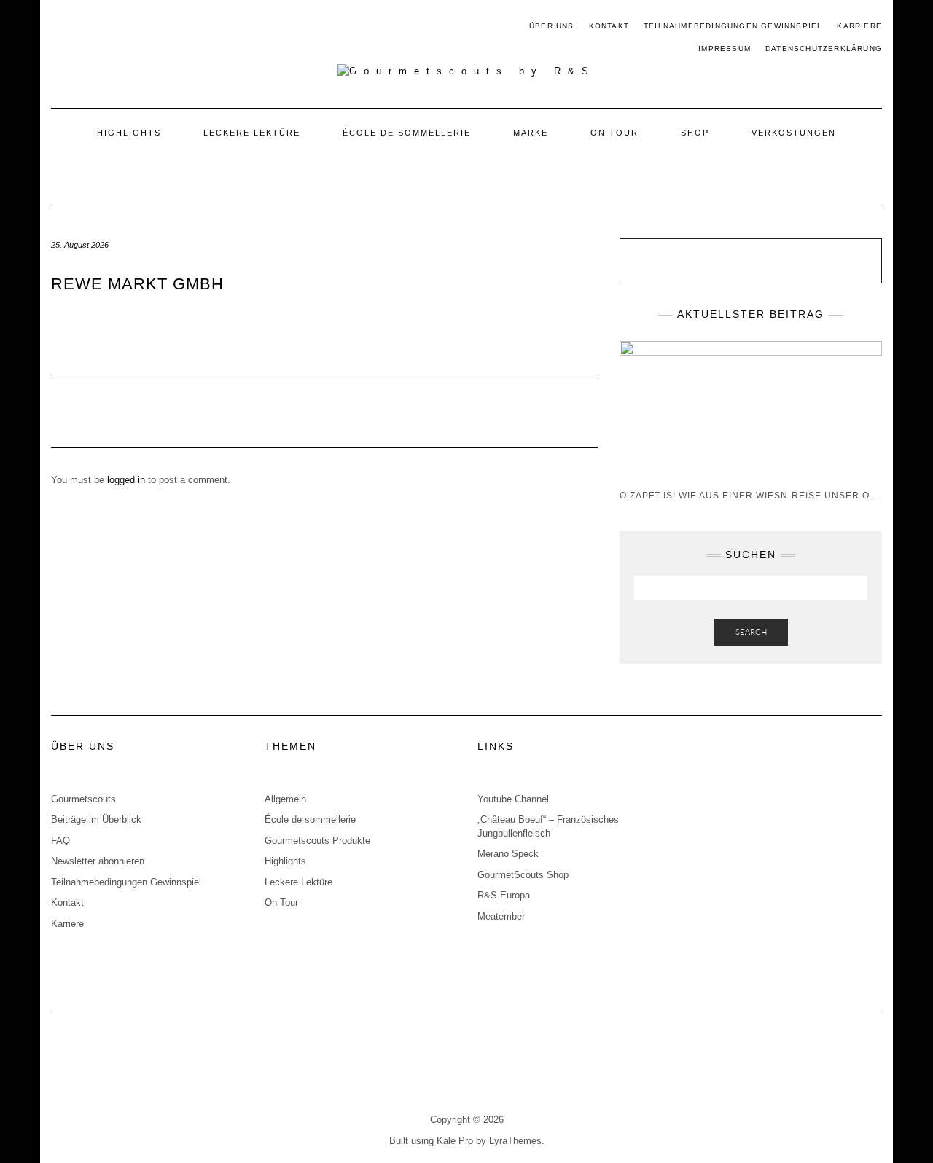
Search (751, 632)
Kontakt (609, 26)
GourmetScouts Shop (523, 874)
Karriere (859, 26)
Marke (530, 132)
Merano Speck (508, 853)
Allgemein (285, 799)
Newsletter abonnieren (97, 860)
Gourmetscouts (83, 799)
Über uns (551, 26)
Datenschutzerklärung (823, 48)
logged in (126, 479)
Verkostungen (794, 132)
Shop (695, 132)
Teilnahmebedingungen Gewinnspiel (733, 26)
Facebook (60, 27)
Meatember (501, 916)
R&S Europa (503, 895)
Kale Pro (455, 1140)
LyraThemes (515, 1140)
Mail (102, 27)
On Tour (614, 132)
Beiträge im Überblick (96, 819)
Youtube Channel (513, 799)
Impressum (724, 48)
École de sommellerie (407, 132)
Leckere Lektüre (251, 132)
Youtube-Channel (123, 27)
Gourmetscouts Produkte (317, 840)
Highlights (129, 132)
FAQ (60, 840)
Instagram (81, 27)
